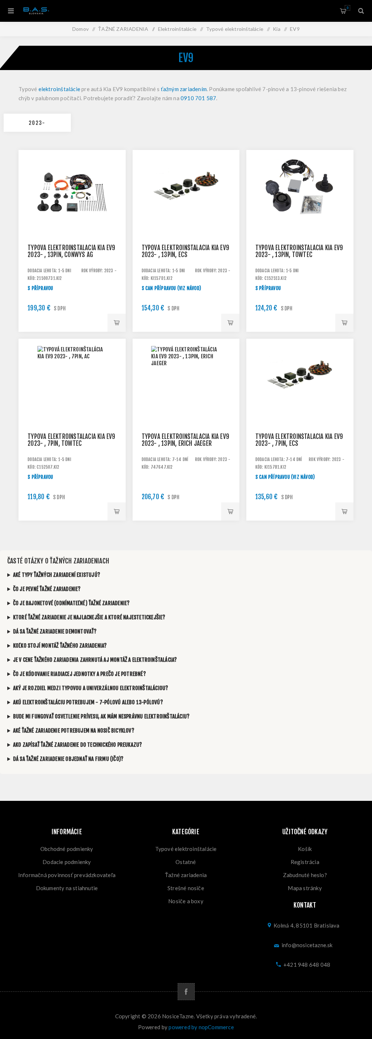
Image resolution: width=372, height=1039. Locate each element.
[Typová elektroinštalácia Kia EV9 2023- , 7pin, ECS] (299, 392)
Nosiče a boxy (185, 901)
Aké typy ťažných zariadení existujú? (56, 574)
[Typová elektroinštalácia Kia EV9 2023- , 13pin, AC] (299, 203)
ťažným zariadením (184, 89)
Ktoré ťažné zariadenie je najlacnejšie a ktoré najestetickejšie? (89, 617)
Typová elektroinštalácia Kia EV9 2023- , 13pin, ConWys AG (71, 251)
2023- (37, 123)
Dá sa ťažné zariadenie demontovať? (55, 631)
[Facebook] (186, 991)
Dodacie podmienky (67, 862)
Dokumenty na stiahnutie (67, 888)
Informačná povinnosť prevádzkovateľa (67, 875)
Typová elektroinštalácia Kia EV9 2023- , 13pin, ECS (185, 251)
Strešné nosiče (185, 888)
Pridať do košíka (117, 323)
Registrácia (305, 862)
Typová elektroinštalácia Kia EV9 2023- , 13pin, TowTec (299, 251)
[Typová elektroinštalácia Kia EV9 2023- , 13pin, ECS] (186, 203)
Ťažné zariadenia (186, 875)
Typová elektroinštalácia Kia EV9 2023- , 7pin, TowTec (71, 440)
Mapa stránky (305, 888)
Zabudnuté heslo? (305, 875)
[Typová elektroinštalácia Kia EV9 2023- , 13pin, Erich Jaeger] (186, 392)
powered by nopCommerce (201, 1027)
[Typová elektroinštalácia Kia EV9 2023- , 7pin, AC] (72, 392)
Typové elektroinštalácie (186, 849)
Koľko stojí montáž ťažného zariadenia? (60, 645)
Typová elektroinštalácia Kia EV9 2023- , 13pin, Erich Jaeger (185, 440)
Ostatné (185, 862)
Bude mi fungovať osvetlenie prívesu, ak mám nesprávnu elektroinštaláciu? (101, 716)
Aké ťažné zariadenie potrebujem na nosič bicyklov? (73, 730)
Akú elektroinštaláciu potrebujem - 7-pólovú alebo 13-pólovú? (88, 702)
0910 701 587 (198, 98)
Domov (80, 29)
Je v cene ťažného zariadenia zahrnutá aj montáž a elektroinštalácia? (95, 659)
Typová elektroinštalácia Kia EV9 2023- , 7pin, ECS (299, 440)
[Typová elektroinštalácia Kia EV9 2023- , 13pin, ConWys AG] (72, 203)
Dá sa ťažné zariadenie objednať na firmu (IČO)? (68, 758)
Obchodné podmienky (66, 849)
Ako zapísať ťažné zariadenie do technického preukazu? (77, 744)
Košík (347, 8)
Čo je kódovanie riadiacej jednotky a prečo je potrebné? (79, 674)
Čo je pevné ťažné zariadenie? (47, 589)
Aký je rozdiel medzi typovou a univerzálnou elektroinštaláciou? (91, 688)
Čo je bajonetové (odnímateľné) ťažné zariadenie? (71, 603)
